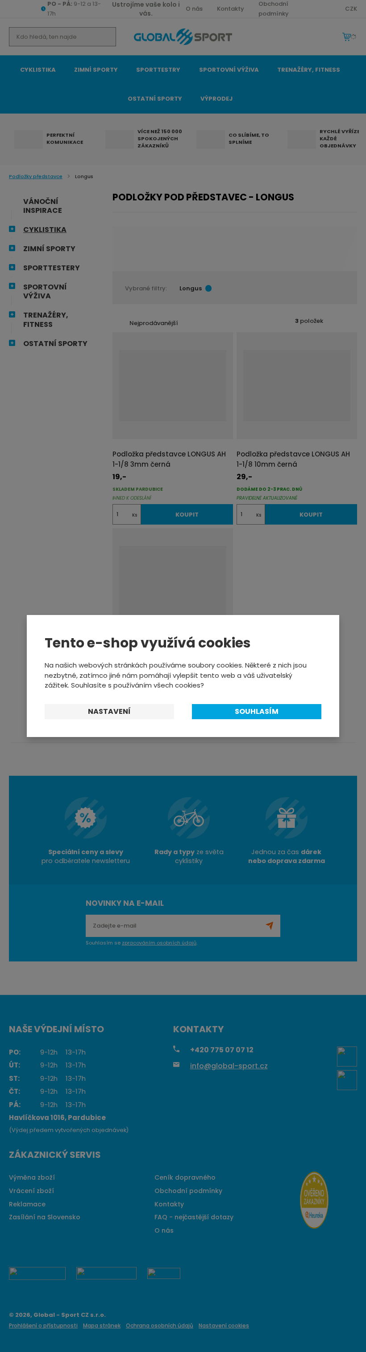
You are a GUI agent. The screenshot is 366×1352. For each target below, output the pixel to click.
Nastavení (109, 711)
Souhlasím (257, 711)
